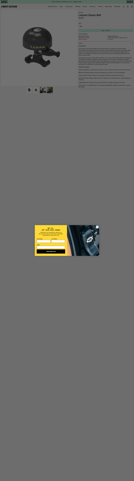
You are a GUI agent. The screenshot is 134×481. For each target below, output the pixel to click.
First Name (39, 238)
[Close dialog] (97, 227)
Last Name (54, 238)
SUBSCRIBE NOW (51, 251)
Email (38, 244)
